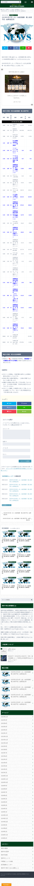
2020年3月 (4, 805)
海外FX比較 (4, 855)
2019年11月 (4, 818)
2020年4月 (4, 802)
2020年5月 (4, 798)
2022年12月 (4, 716)
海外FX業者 (4, 848)
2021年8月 (4, 749)
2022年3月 (4, 726)
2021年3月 (4, 766)
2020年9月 (4, 785)
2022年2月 (4, 730)
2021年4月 (4, 762)
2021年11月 (4, 739)
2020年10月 (4, 782)
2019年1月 (4, 831)
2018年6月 (4, 838)
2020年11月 (4, 779)
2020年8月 (4, 789)
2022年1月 (4, 733)
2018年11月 (4, 835)
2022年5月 (4, 720)
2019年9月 (4, 825)
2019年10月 (4, 821)
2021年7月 (4, 753)
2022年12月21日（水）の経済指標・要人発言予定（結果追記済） (20, 494)
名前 (5, 441)
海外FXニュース (5, 858)
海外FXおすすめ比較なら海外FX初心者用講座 (16, 873)
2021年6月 (4, 756)
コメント (6, 428)
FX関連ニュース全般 (7, 861)
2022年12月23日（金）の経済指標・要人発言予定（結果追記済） (20, 485)
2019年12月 (4, 815)
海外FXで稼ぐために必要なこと (10, 868)
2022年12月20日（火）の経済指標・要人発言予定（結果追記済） (20, 499)
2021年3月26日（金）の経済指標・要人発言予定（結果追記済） (17, 519)
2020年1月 (4, 812)
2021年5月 (4, 759)
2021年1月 (4, 772)
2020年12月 (4, 775)
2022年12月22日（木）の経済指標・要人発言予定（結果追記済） (20, 490)
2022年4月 (4, 723)
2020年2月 (4, 808)
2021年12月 (4, 736)
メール (5, 448)
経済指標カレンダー (8, 476)
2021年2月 (4, 769)
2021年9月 (4, 746)
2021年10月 (4, 743)
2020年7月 (4, 792)
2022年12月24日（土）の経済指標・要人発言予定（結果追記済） (20, 480)
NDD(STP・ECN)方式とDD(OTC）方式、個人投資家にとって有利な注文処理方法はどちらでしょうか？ (20, 658)
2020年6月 (4, 795)
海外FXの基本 (5, 851)
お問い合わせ (25, 2)
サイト (4, 454)
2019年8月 (4, 828)
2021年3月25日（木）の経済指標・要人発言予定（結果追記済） (17, 513)
